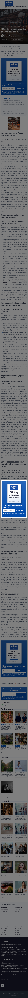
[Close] (24, 482)
